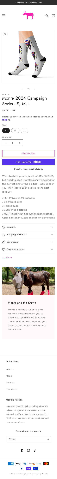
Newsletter (12, 389)
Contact (10, 382)
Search (9, 369)
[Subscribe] (48, 439)
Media (9, 376)
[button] (3, 15)
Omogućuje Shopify (40, 474)
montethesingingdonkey (24, 474)
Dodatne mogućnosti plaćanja (28, 169)
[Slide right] (35, 89)
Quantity (6, 137)
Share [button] (9, 257)
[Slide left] (22, 89)
